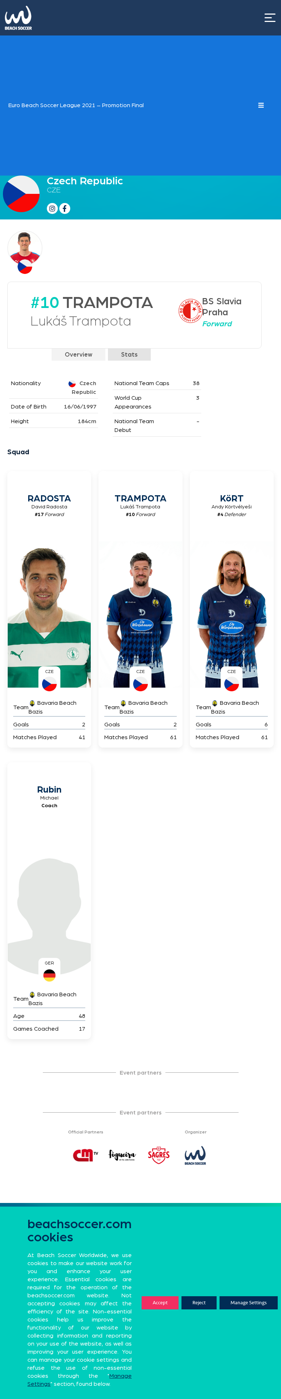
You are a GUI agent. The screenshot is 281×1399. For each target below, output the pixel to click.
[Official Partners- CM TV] (85, 1155)
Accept (160, 1303)
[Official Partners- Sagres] (158, 1155)
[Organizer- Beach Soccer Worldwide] (195, 1155)
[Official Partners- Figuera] (122, 1155)
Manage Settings (249, 1303)
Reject (199, 1303)
